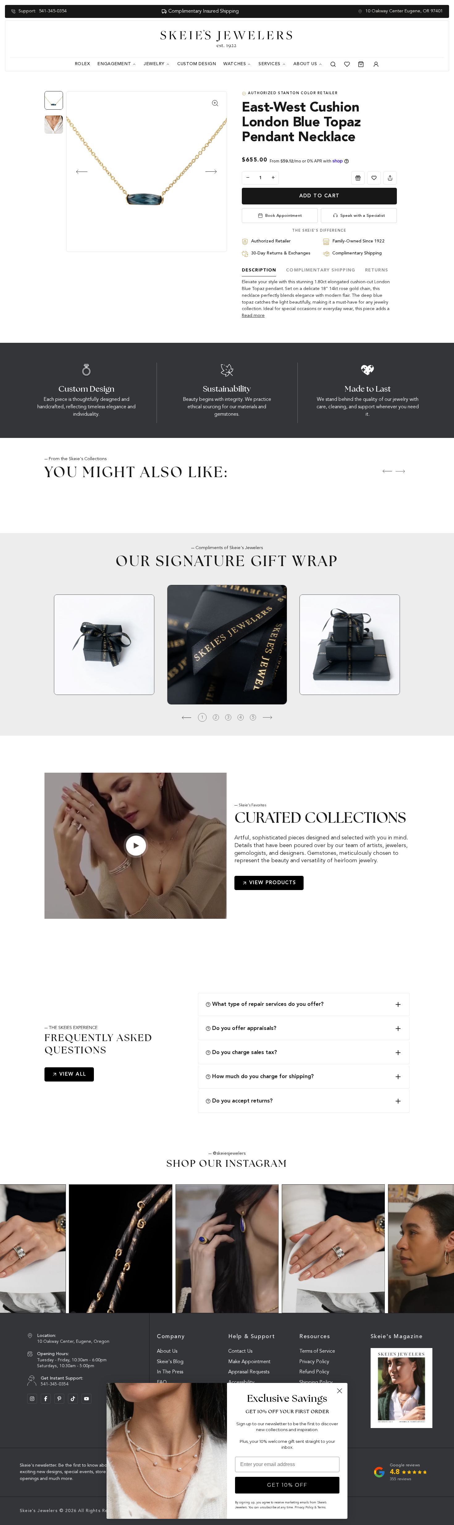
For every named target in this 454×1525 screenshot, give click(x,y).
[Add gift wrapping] (358, 178)
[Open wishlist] (347, 64)
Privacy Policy (314, 1361)
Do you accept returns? (242, 1101)
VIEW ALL (72, 1074)
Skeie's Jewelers (39, 1511)
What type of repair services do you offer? (268, 1004)
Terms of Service (317, 1351)
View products (272, 882)
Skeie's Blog (170, 1361)
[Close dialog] (339, 1390)
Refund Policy (314, 1372)
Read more (253, 315)
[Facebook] (46, 1399)
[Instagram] (32, 1399)
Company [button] (171, 1336)
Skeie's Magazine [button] (397, 1336)
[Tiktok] (73, 1399)
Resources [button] (314, 1336)
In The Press (170, 1372)
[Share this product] (390, 178)
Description (259, 270)
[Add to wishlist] (374, 178)
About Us (167, 1351)
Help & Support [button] (251, 1336)
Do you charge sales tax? (244, 1052)
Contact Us (240, 1351)
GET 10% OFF (287, 1485)
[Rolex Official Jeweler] (421, 39)
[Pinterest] (59, 1399)
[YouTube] (86, 1399)
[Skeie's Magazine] (401, 1388)
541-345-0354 (53, 11)
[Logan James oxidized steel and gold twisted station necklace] (120, 1249)
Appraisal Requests (248, 1372)
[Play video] (136, 845)
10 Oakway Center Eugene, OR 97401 (404, 11)
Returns (376, 270)
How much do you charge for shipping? (263, 1076)
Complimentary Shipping (320, 270)
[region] (55, 115)
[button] (76, 172)
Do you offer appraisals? (244, 1028)
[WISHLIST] (374, 178)
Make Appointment (249, 1361)
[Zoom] (146, 171)
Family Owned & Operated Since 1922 (227, 11)
